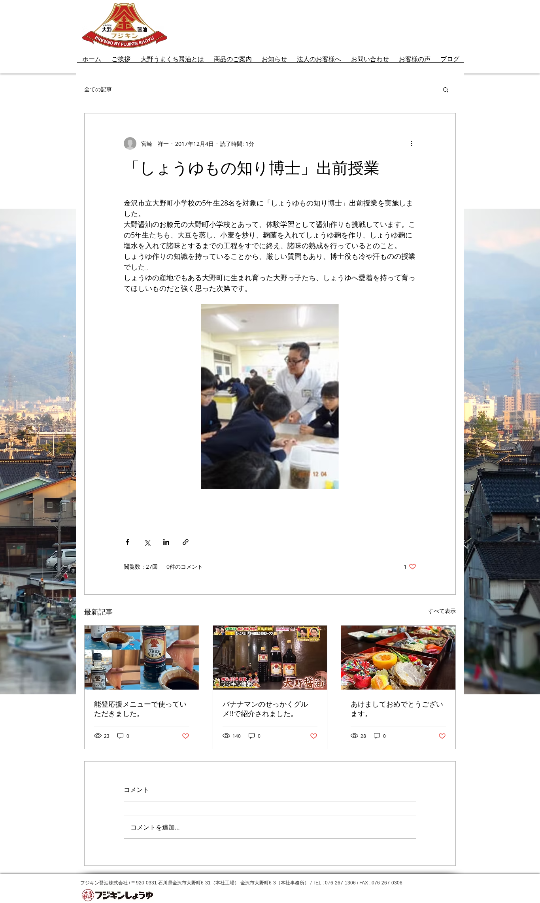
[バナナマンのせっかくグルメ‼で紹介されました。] (270, 658)
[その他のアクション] (411, 143)
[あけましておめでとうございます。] (398, 658)
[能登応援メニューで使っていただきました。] (142, 658)
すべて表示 (442, 611)
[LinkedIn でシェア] (166, 542)
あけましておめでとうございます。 (397, 709)
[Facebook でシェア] (127, 542)
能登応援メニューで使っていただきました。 (140, 709)
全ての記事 (98, 89)
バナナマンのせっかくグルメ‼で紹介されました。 (265, 709)
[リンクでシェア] (185, 542)
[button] (445, 89)
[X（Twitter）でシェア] (147, 542)
